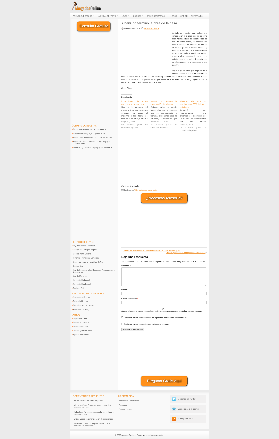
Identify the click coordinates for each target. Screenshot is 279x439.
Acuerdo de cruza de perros (91, 401)
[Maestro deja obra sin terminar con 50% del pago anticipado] (194, 116)
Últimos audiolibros (81, 322)
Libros (173, 16)
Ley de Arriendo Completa (84, 246)
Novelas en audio (80, 326)
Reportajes (197, 16)
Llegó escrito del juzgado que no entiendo (90, 133)
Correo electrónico (129, 299)
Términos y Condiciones (129, 401)
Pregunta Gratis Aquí (164, 381)
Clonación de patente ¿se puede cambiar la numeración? (92, 424)
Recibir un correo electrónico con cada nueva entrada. (146, 324)
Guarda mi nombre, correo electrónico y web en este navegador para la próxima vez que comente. (161, 311)
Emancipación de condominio (100, 419)
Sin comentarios (151, 28)
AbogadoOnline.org (81, 309)
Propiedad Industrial (81, 280)
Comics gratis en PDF (82, 330)
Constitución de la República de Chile (88, 262)
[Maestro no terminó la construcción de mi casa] (165, 114)
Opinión (184, 16)
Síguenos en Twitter (186, 399)
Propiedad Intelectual (82, 284)
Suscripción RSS (185, 419)
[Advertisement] (145, 52)
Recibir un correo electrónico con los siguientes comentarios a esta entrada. (155, 318)
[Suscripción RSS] (174, 419)
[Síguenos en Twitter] (174, 399)
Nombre (125, 290)
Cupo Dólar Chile (80, 318)
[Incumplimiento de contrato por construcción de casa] (136, 114)
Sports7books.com (81, 335)
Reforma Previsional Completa (86, 258)
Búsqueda (123, 405)
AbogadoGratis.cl (128, 435)
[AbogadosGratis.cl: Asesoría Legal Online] (85, 10)
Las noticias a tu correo (188, 409)
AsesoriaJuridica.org (81, 297)
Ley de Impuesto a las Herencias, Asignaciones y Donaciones (94, 271)
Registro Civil (78, 288)
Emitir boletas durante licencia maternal (89, 129)
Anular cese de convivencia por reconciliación (92, 137)
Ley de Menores (80, 276)
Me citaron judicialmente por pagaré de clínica (92, 147)
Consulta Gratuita (93, 26)
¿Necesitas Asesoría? (164, 198)
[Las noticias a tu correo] (174, 409)
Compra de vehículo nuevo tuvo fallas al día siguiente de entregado (151, 251)
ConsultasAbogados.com (83, 305)
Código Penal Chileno (82, 254)
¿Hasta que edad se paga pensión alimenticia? (185, 253)
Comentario (126, 265)
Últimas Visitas (125, 410)
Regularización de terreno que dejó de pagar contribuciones (91, 142)
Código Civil (78, 266)
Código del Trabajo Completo (85, 250)
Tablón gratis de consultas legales (146, 190)
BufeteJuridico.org (80, 301)
